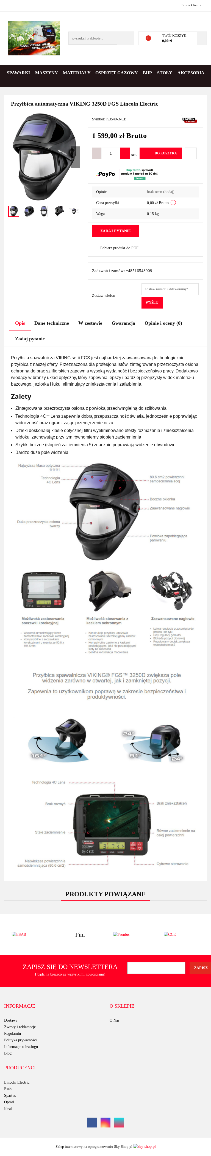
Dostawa (10, 1020)
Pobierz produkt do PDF (119, 248)
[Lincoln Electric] (190, 120)
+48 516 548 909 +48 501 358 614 (9, 5)
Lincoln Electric (16, 1082)
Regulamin (12, 1033)
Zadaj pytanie (115, 231)
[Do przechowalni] (191, 153)
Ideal (8, 1109)
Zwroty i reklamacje (20, 1027)
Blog (8, 1053)
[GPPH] (181, 934)
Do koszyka (166, 153)
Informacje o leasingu (21, 1047)
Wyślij (152, 302)
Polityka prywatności (20, 1040)
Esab (8, 1089)
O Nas (114, 1020)
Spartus (10, 1095)
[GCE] (131, 934)
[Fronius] (80, 934)
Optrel (9, 1102)
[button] (19, 1006)
